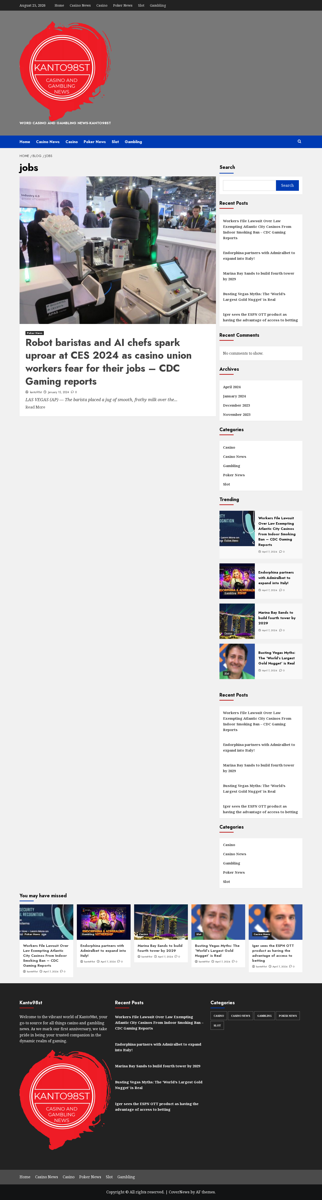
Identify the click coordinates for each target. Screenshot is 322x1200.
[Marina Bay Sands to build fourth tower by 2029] (161, 922)
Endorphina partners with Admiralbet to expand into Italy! (259, 255)
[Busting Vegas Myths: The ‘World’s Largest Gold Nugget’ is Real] (218, 922)
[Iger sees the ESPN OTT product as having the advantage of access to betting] (275, 922)
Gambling (158, 5)
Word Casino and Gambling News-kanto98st (65, 123)
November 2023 (236, 414)
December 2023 (236, 405)
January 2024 (234, 396)
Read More (35, 407)
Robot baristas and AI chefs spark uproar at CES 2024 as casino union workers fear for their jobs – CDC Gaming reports (108, 361)
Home (59, 5)
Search (227, 167)
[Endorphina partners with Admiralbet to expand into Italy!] (104, 922)
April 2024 (231, 386)
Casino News (80, 5)
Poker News (122, 5)
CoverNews (179, 1192)
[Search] (299, 141)
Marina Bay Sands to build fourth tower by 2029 (258, 276)
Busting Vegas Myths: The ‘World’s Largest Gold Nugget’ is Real (254, 296)
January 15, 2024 (58, 392)
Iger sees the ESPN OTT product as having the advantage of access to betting (260, 317)
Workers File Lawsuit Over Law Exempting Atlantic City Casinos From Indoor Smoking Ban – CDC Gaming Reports (257, 229)
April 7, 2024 (50, 971)
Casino (101, 5)
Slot (141, 5)
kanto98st (36, 392)
